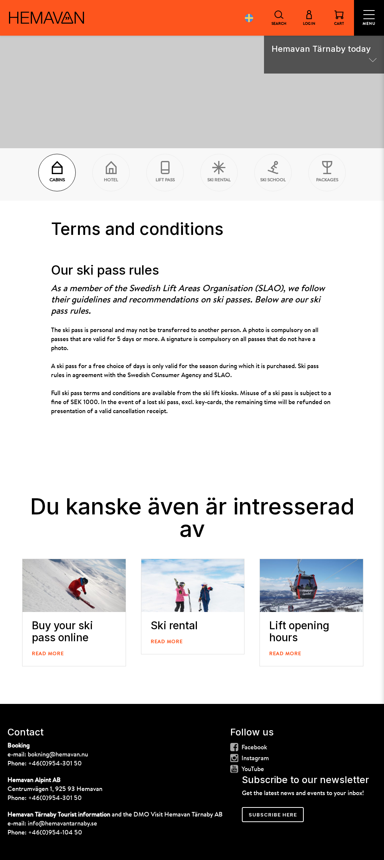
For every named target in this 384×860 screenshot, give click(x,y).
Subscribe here (273, 815)
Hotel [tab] (111, 180)
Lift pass (165, 180)
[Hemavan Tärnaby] (46, 18)
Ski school (273, 180)
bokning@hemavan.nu (58, 755)
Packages (327, 180)
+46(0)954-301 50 (55, 764)
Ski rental (219, 180)
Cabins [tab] (57, 180)
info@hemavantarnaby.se (62, 824)
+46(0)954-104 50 (55, 833)
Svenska (249, 18)
